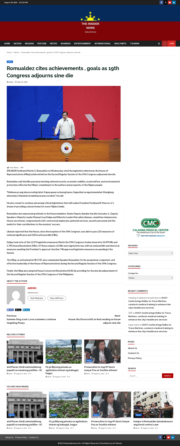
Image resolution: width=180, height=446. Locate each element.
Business (66, 43)
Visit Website (36, 298)
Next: (94, 319)
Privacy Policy (135, 358)
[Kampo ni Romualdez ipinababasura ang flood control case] (153, 405)
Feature (41, 43)
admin (11, 82)
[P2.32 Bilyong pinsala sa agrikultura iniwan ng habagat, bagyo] (64, 351)
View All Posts (56, 298)
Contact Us (133, 353)
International (103, 43)
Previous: (31, 319)
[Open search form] (159, 43)
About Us (132, 348)
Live (172, 43)
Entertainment (82, 43)
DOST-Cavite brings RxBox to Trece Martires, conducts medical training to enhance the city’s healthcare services (149, 316)
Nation (17, 43)
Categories (133, 273)
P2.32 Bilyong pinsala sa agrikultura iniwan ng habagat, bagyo (62, 370)
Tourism (134, 43)
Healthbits (120, 43)
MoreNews (105, 443)
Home (7, 43)
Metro (53, 43)
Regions (29, 43)
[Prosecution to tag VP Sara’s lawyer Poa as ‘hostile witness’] (102, 351)
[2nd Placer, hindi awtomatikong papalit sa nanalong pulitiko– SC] (25, 351)
